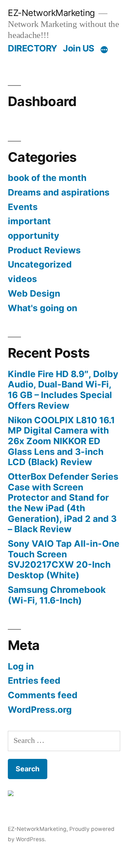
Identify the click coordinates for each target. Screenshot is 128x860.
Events (23, 207)
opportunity (33, 235)
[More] (104, 49)
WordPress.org (40, 709)
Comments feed (43, 695)
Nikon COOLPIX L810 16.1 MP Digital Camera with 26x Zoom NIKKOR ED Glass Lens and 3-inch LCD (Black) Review (61, 441)
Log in (21, 666)
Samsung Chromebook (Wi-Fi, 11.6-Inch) (57, 595)
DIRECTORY (32, 48)
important (29, 221)
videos (22, 279)
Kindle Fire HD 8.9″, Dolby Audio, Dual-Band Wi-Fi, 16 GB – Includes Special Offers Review (63, 390)
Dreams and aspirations (59, 192)
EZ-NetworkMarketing (51, 12)
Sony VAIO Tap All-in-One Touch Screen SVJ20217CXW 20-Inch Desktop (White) (63, 559)
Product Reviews (44, 250)
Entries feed (34, 680)
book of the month (47, 177)
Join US (78, 48)
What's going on (42, 308)
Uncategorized (40, 264)
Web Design (34, 293)
